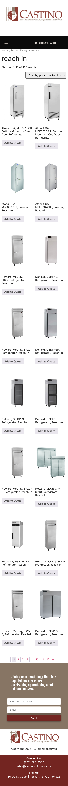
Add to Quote (13, 143)
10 (37, 659)
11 (42, 659)
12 (48, 659)
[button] (6, 42)
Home (5, 50)
